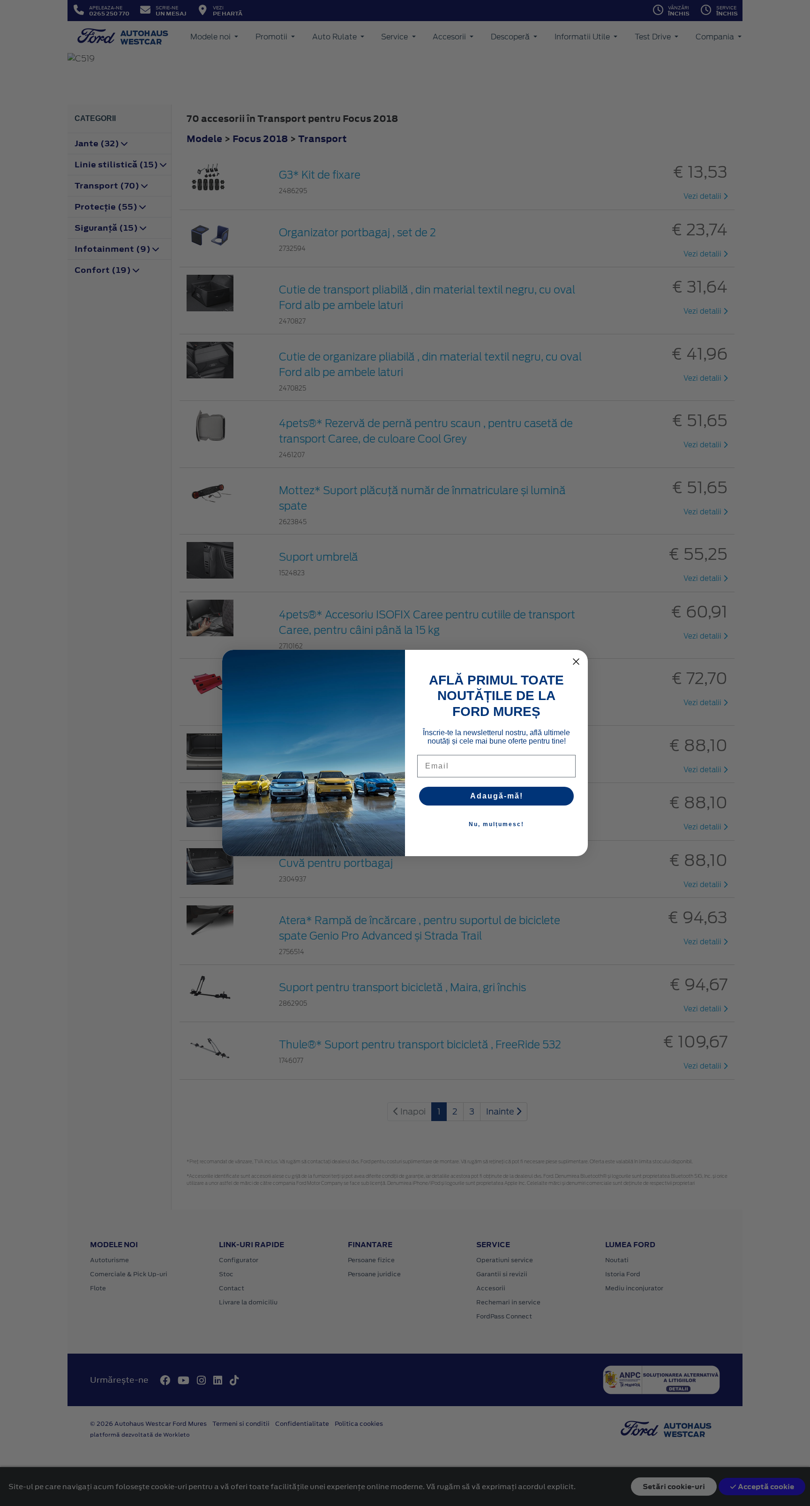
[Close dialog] (576, 662)
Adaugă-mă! (496, 796)
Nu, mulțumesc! (496, 824)
